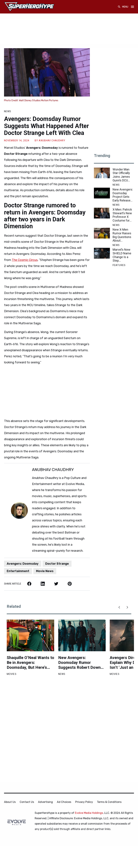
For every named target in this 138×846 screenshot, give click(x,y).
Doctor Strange (57, 564)
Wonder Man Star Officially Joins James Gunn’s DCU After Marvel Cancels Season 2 (121, 175)
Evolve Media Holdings (89, 812)
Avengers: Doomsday (23, 564)
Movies (11, 674)
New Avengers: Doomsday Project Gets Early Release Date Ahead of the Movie (123, 195)
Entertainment (18, 571)
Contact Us (27, 802)
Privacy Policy (84, 802)
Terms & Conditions (109, 802)
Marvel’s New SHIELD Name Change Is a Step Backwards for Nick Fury (122, 255)
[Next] (127, 607)
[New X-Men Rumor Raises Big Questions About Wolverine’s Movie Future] (102, 233)
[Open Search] (119, 6)
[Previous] (119, 607)
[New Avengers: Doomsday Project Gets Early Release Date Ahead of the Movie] (102, 193)
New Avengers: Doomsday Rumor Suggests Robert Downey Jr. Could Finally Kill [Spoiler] (81, 662)
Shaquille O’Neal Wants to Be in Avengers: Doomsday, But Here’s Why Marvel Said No (30, 662)
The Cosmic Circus (25, 260)
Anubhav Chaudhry (52, 140)
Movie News (45, 571)
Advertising (45, 802)
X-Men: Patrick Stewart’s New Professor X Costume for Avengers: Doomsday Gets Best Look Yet (123, 215)
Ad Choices (64, 802)
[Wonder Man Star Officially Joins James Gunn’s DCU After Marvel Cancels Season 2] (102, 173)
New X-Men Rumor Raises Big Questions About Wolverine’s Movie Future (122, 235)
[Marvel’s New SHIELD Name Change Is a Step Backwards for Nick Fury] (102, 253)
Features (119, 265)
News (7, 111)
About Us (10, 802)
